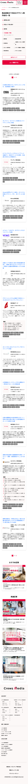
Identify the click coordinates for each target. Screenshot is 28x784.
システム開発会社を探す (5, 699)
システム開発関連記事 (4, 742)
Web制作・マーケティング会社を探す (20, 699)
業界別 (3, 701)
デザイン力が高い (18, 50)
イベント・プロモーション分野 (6, 731)
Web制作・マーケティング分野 (6, 733)
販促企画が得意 (18, 38)
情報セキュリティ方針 (14, 770)
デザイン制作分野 (4, 729)
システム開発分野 (4, 728)
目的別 (3, 720)
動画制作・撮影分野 (4, 735)
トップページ (4, 7)
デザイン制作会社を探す (5, 707)
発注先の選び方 (3, 755)
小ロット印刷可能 (7, 47)
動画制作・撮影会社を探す (18, 707)
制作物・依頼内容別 (18, 704)
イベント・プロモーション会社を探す (7, 715)
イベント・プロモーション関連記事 (6, 749)
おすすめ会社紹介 (4, 751)
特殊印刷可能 (6, 50)
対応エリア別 (4, 703)
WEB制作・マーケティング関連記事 (6, 744)
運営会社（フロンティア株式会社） (14, 766)
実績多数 (5, 38)
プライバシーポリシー (14, 773)
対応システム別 (4, 704)
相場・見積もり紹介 (4, 753)
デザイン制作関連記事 (4, 746)
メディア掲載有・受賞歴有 (20, 47)
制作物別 (3, 712)
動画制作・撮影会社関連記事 (5, 748)
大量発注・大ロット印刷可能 (20, 43)
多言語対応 (6, 43)
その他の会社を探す (17, 715)
